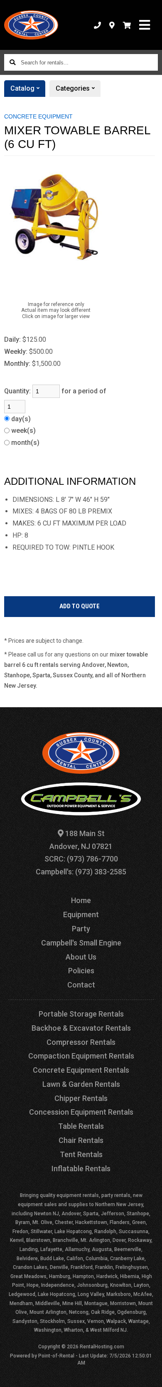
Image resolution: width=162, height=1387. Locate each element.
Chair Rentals (81, 1140)
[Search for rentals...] (12, 62)
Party (81, 928)
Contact (81, 984)
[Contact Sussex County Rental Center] (112, 25)
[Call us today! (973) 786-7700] (97, 25)
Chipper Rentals (81, 1098)
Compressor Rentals (81, 1042)
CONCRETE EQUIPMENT (38, 116)
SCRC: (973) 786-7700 (81, 858)
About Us (81, 957)
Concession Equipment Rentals (81, 1112)
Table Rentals (81, 1126)
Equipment (81, 914)
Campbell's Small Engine (81, 942)
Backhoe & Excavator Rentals (81, 1028)
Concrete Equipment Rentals (81, 1070)
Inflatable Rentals (81, 1168)
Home (81, 900)
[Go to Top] (150, 1375)
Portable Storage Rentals (81, 1013)
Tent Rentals (81, 1154)
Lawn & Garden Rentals (81, 1084)
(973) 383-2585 (100, 871)
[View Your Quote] (127, 25)
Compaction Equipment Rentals (81, 1055)
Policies (81, 970)
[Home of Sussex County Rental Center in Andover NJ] (31, 24)
